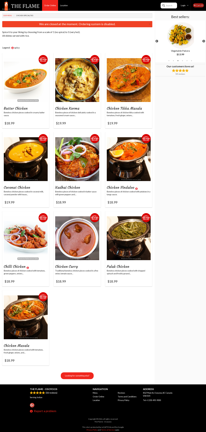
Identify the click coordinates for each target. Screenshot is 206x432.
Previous (156, 41)
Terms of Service (108, 430)
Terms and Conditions (127, 396)
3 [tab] (177, 60)
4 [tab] (182, 60)
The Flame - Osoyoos (43, 389)
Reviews (121, 393)
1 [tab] (168, 60)
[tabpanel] (180, 41)
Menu (95, 393)
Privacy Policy (123, 400)
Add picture (43, 59)
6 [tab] (191, 60)
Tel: (152, 400)
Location (64, 5)
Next (203, 41)
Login (183, 5)
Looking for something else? (77, 375)
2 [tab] (173, 60)
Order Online (50, 5)
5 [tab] (187, 60)
